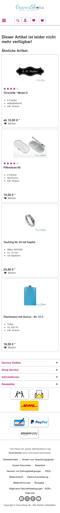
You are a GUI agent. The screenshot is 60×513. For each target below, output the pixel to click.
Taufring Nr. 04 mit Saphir (19, 242)
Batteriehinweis (10, 459)
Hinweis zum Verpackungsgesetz (38, 459)
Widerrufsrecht (16, 476)
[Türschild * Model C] (30, 71)
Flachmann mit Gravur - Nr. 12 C (24, 317)
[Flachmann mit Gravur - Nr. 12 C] (30, 295)
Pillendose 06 (12, 167)
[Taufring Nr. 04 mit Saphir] (30, 220)
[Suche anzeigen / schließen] (17, 20)
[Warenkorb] (42, 20)
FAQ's (48, 471)
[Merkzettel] (33, 20)
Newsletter (40, 465)
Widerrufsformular (21, 482)
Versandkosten (15, 452)
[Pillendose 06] (30, 146)
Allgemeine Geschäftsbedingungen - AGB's (30, 488)
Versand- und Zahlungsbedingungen (24, 471)
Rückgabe (39, 482)
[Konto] (25, 20)
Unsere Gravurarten (21, 465)
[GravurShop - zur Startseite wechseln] (30, 7)
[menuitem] (5, 20)
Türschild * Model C (16, 93)
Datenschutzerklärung (37, 476)
